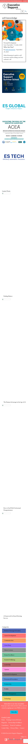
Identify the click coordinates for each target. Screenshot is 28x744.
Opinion (6, 669)
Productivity (7, 684)
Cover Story (7, 645)
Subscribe (14, 712)
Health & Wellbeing (9, 660)
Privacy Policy (14, 728)
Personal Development (10, 43)
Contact (22, 728)
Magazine (4, 722)
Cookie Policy (5, 728)
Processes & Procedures (11, 679)
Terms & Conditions (15, 725)
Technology (7, 698)
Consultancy (5, 725)
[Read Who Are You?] (12, 30)
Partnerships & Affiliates (15, 722)
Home (3, 720)
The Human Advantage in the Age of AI (14, 402)
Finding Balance (8, 296)
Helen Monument (10, 49)
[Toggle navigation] (22, 11)
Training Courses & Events (13, 720)
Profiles (6, 689)
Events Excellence (9, 655)
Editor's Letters (8, 650)
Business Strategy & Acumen (12, 630)
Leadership (7, 664)
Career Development (10, 635)
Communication (8, 640)
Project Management (10, 694)
